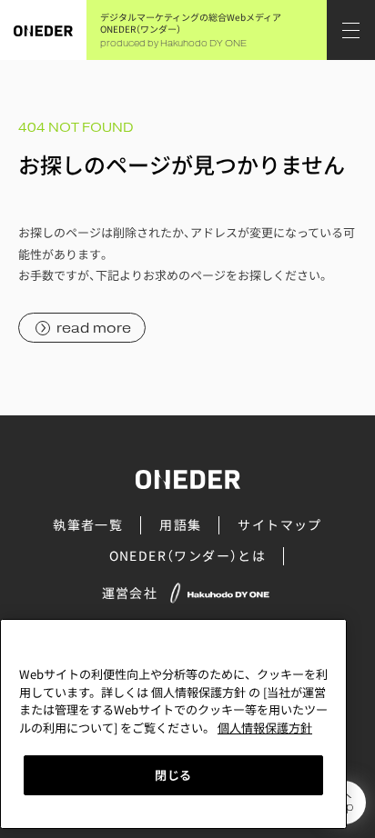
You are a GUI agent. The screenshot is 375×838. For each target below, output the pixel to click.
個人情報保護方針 (265, 727)
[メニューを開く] (351, 30)
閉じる (173, 774)
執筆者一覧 (88, 524)
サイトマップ (279, 524)
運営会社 (130, 593)
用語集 (180, 524)
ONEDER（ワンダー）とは (188, 555)
